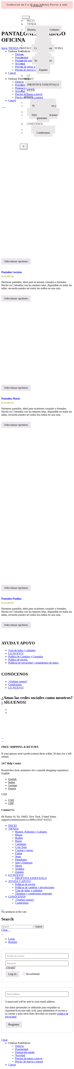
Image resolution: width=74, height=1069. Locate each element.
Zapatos (43, 69)
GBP (11, 803)
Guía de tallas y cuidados (28, 890)
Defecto (19, 1046)
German (12, 785)
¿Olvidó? (10, 967)
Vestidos (19, 868)
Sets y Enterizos (24, 862)
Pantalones (21, 859)
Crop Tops (21, 847)
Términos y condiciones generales (44, 117)
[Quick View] (2, 267)
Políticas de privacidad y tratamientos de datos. (33, 662)
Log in (12, 974)
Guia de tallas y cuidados (21, 650)
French (12, 788)
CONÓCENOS (35, 124)
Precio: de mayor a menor (29, 1061)
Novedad (20, 1055)
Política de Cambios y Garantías (25, 656)
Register (12, 942)
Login (11, 938)
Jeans (18, 856)
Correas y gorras (24, 850)
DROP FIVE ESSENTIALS (43, 84)
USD (11, 800)
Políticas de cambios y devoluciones (44, 107)
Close (4, 1039)
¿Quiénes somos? (17, 681)
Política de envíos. (18, 659)
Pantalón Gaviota (11, 272)
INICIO (12, 825)
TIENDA (13, 828)
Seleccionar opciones (16, 261)
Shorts (18, 865)
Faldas (18, 853)
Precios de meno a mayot (28, 1058)
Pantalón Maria (10, 398)
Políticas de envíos (25, 884)
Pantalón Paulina (11, 598)
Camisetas (20, 844)
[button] (37, 5)
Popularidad (21, 1049)
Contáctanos (43, 132)
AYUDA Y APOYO (29, 94)
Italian (11, 782)
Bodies (19, 837)
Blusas (18, 834)
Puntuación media (25, 1052)
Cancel (12, 72)
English (12, 779)
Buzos (18, 841)
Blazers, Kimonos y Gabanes (31, 831)
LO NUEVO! (29, 77)
